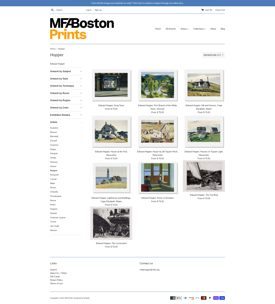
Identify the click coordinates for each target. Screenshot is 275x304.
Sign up (98, 10)
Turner (53, 222)
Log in (89, 10)
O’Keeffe (54, 192)
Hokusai (53, 162)
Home (158, 29)
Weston (53, 230)
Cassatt (53, 141)
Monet (53, 188)
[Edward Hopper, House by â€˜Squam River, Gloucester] (157, 131)
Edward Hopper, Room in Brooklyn (157, 198)
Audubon (54, 128)
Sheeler (53, 213)
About (213, 29)
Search (53, 269)
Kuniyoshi (54, 175)
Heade (53, 158)
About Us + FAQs (58, 273)
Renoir (53, 200)
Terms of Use (56, 283)
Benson (53, 132)
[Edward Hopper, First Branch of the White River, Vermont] (157, 85)
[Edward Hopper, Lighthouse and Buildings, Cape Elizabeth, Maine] (111, 177)
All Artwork (171, 29)
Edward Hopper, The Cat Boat (204, 195)
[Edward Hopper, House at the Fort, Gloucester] (111, 131)
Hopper (53, 170)
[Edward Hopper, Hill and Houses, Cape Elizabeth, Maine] (204, 85)
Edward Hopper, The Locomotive (111, 243)
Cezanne (54, 145)
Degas (53, 149)
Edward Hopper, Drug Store (111, 105)
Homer (53, 166)
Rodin (52, 205)
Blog (223, 29)
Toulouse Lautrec (58, 217)
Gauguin (54, 153)
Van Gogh (54, 226)
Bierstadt (54, 136)
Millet (52, 183)
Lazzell (53, 179)
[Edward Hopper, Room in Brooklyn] (157, 177)
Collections (198, 29)
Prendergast (55, 196)
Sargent (53, 209)
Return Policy (56, 280)
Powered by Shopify (81, 298)
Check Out (220, 10)
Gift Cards (55, 276)
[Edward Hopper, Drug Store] (111, 85)
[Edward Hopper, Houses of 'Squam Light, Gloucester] (204, 131)
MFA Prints (69, 298)
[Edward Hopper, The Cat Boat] (204, 176)
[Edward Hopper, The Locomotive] (111, 223)
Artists (184, 29)
